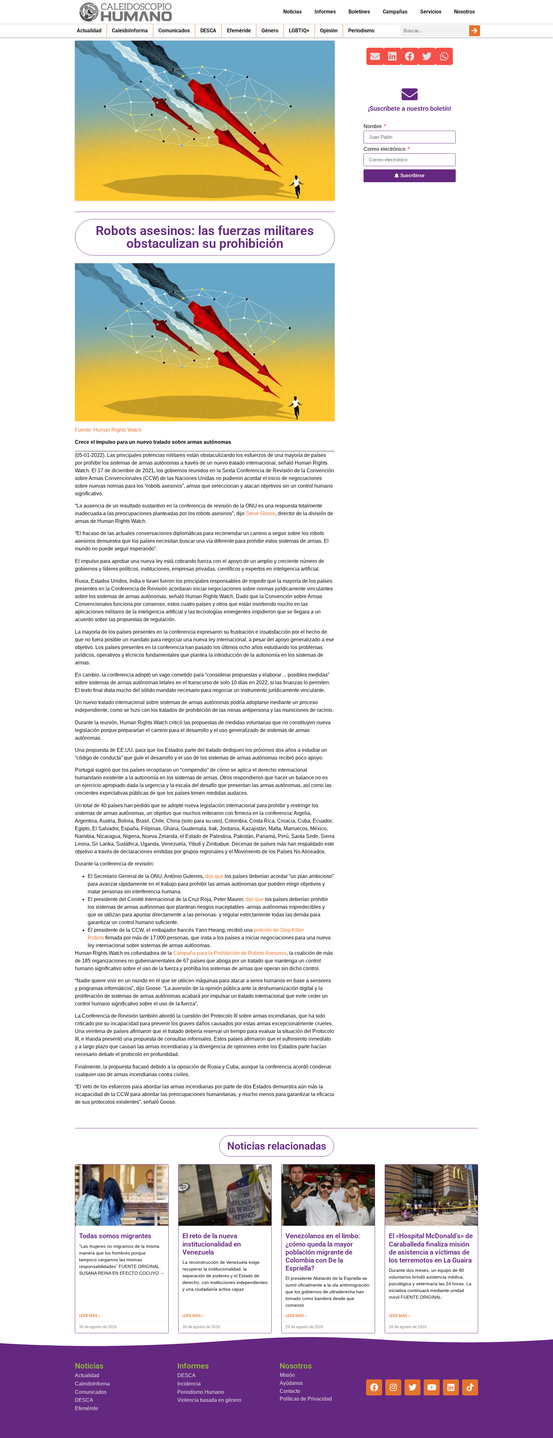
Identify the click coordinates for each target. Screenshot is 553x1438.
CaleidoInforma (130, 31)
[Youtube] (432, 1387)
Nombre (373, 126)
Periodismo (361, 31)
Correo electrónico (385, 149)
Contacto (290, 1391)
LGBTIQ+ (299, 31)
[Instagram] (393, 1387)
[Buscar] (474, 30)
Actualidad (89, 31)
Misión (287, 1375)
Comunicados (174, 31)
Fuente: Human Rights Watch (108, 430)
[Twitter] (413, 1387)
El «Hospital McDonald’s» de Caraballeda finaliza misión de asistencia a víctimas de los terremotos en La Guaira (431, 1248)
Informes (325, 12)
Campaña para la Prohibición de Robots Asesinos (229, 953)
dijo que (214, 876)
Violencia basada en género (209, 1400)
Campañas (395, 12)
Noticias (292, 12)
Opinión (329, 31)
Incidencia (189, 1383)
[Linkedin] (451, 1387)
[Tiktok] (470, 1387)
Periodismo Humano (200, 1392)
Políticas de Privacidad (306, 1398)
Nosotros (464, 12)
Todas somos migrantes (115, 1236)
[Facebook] (374, 1387)
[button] (375, 56)
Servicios (430, 12)
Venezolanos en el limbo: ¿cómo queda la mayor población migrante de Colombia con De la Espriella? (322, 1252)
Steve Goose (260, 513)
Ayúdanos (291, 1383)
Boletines (359, 12)
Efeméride (239, 31)
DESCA (208, 31)
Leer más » (89, 1315)
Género (269, 31)
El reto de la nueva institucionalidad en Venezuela (211, 1244)
